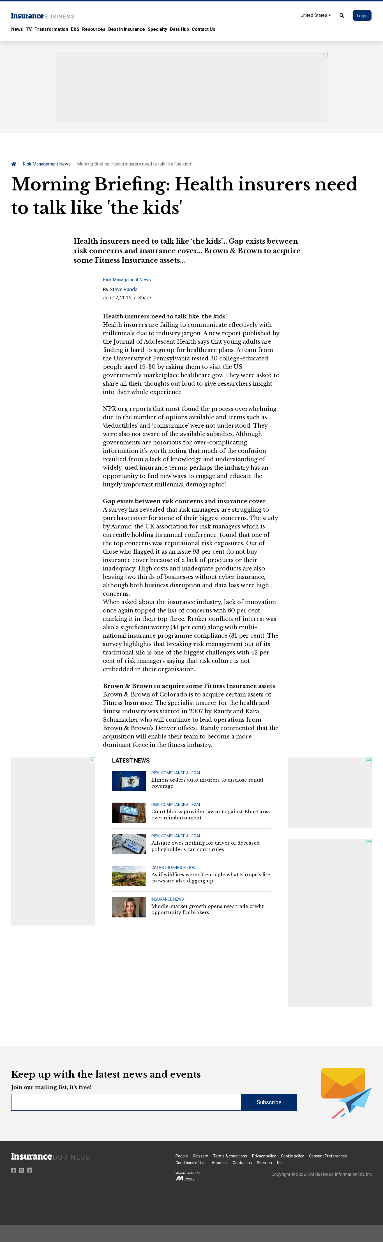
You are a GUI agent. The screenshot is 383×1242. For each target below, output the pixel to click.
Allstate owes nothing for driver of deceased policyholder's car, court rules (205, 846)
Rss (280, 1163)
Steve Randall (125, 289)
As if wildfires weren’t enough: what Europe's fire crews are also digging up (210, 878)
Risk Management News (47, 164)
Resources (93, 29)
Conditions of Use (191, 1163)
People (182, 1156)
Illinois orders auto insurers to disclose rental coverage (207, 783)
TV (29, 29)
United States (314, 15)
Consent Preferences (328, 1156)
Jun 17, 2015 (117, 297)
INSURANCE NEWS (167, 899)
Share (144, 297)
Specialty (157, 29)
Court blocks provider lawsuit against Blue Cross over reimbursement (211, 815)
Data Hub (179, 29)
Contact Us (203, 29)
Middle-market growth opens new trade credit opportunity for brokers (207, 909)
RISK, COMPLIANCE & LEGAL (176, 773)
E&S (75, 29)
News (17, 29)
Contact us (242, 1163)
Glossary (200, 1156)
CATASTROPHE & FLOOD (173, 867)
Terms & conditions (230, 1156)
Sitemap (264, 1163)
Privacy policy (264, 1156)
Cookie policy (292, 1156)
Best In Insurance (126, 29)
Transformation (51, 29)
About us (220, 1163)
